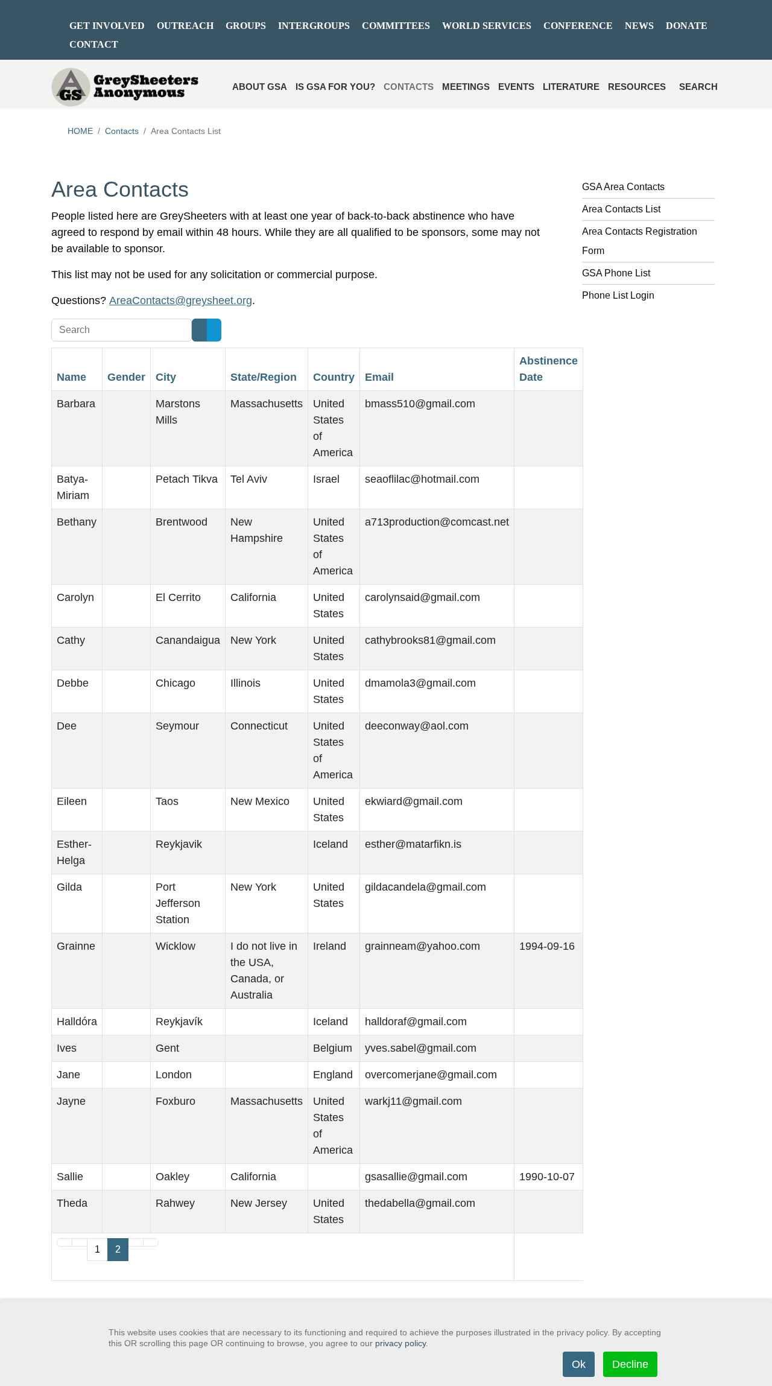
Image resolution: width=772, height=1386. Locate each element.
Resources (637, 86)
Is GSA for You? (335, 86)
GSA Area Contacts (623, 187)
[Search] (199, 330)
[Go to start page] (64, 1242)
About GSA (259, 86)
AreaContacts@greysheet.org (180, 300)
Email (379, 377)
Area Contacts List (621, 209)
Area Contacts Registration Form (639, 241)
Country (334, 377)
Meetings (466, 86)
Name (71, 377)
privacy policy (400, 1343)
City (166, 377)
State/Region (263, 377)
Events (516, 86)
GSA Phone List (616, 273)
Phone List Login (618, 295)
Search (698, 86)
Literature (571, 86)
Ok (579, 1364)
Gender (126, 377)
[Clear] (214, 330)
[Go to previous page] (79, 1242)
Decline (630, 1364)
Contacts (409, 86)
